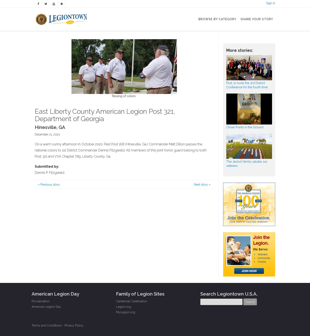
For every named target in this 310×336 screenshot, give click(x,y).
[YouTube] (54, 4)
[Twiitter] (46, 4)
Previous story (49, 184)
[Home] (62, 18)
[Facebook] (38, 4)
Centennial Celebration (131, 301)
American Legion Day (46, 306)
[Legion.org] (62, 4)
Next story (202, 184)
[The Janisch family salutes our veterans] (249, 146)
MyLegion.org (125, 312)
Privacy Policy (74, 325)
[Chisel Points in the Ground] (249, 109)
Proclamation (41, 301)
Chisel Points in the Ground (244, 127)
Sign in (270, 3)
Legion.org (123, 306)
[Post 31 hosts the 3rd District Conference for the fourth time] (249, 67)
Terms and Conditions (47, 325)
